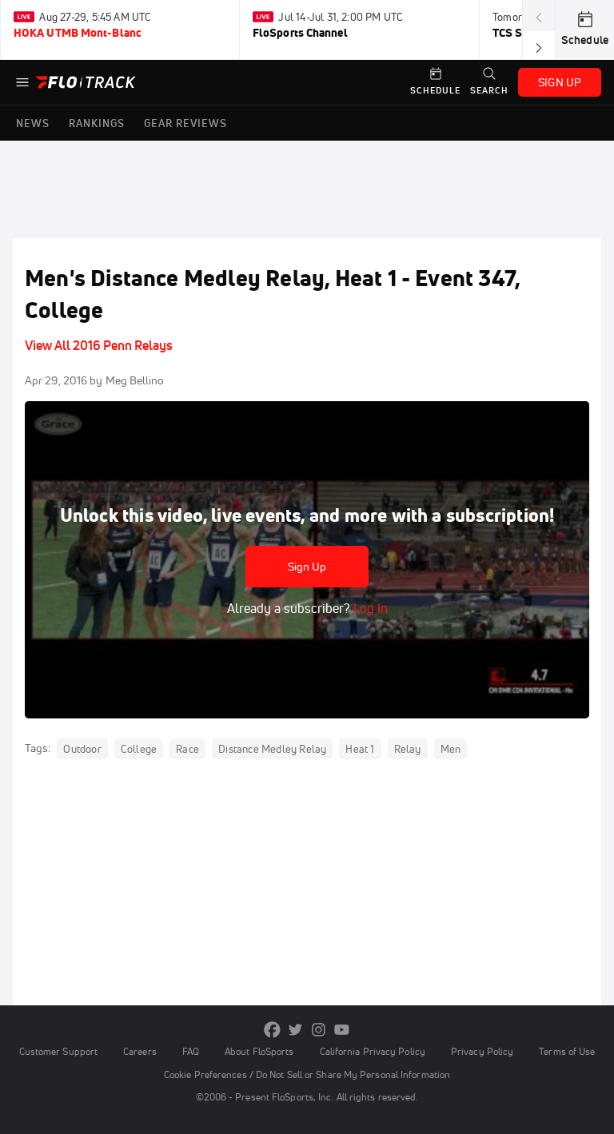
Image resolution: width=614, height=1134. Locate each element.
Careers (140, 1051)
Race (187, 748)
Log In (369, 608)
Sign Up (307, 566)
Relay (407, 748)
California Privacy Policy (372, 1051)
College (139, 748)
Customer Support (58, 1051)
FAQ (190, 1051)
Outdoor (82, 748)
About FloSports (259, 1051)
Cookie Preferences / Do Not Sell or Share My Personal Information (307, 1074)
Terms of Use (567, 1051)
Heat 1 (359, 748)
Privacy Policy (482, 1051)
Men (451, 748)
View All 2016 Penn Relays (99, 345)
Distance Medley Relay (272, 748)
